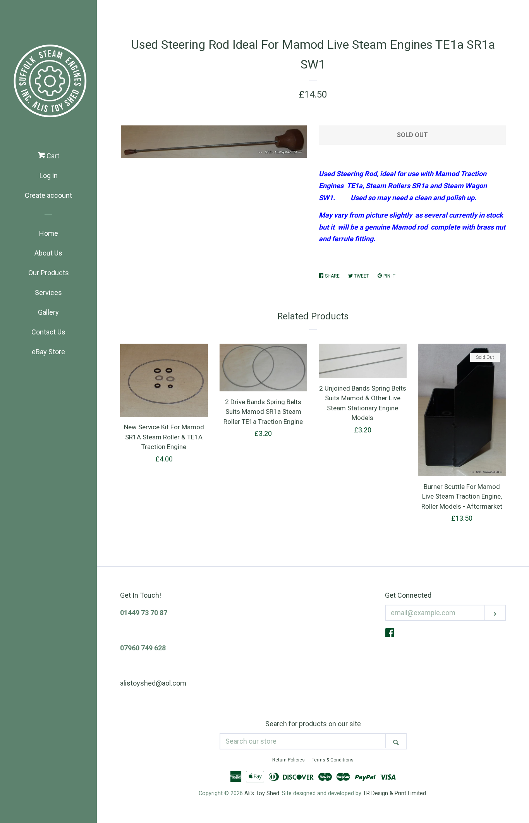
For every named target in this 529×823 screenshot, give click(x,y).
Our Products (48, 273)
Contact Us (48, 332)
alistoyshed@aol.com (153, 683)
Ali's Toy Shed (261, 793)
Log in (49, 175)
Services (48, 292)
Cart (52, 156)
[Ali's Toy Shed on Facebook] (390, 634)
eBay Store (48, 352)
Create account (48, 195)
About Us (48, 253)
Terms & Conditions (333, 760)
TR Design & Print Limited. (395, 793)
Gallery (48, 312)
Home (48, 233)
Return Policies (288, 760)
